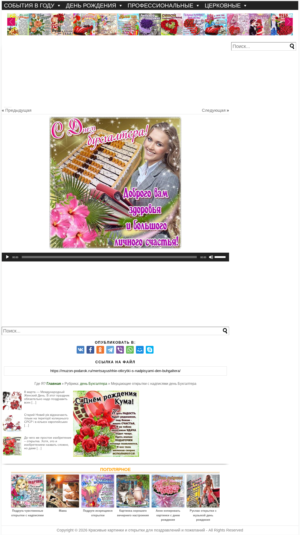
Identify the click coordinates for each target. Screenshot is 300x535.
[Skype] (150, 350)
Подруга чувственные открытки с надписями (27, 513)
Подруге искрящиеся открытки (98, 513)
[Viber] (120, 350)
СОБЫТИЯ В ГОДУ (29, 5)
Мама (63, 510)
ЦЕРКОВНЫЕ (223, 5)
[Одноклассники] (100, 350)
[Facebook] (90, 350)
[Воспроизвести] (7, 257)
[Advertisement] (115, 73)
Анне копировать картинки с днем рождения (168, 515)
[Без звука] (211, 257)
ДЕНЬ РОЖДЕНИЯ (91, 5)
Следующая (214, 110)
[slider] (221, 257)
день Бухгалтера (93, 383)
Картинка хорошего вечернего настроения (133, 513)
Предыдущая (18, 110)
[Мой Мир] (140, 350)
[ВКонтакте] (80, 350)
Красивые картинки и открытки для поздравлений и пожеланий (147, 530)
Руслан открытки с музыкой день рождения (203, 515)
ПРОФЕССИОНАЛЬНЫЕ (160, 5)
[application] (115, 257)
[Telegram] (110, 350)
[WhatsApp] (130, 350)
